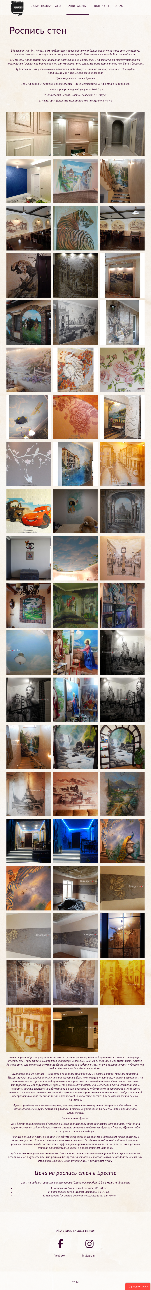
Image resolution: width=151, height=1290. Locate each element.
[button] (137, 1286)
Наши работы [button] (76, 6)
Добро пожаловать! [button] (46, 6)
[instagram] (89, 1244)
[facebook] (60, 1244)
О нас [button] (119, 6)
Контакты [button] (101, 6)
